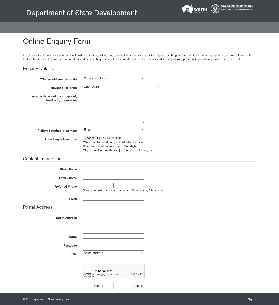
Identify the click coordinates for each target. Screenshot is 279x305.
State (73, 254)
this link (236, 59)
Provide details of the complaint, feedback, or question (54, 98)
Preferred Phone (65, 186)
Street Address (66, 218)
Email (73, 199)
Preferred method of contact (57, 130)
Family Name (68, 178)
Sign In (252, 299)
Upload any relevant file (60, 139)
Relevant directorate (63, 88)
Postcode (70, 245)
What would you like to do (58, 79)
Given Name (68, 169)
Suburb (72, 237)
